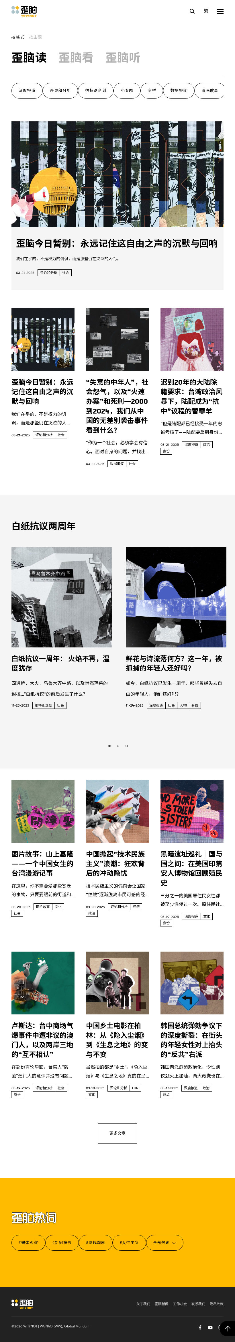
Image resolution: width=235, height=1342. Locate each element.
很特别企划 (95, 90)
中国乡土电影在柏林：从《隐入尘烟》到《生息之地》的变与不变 (117, 1040)
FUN (135, 1088)
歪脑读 (29, 58)
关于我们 (143, 1304)
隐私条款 (217, 1304)
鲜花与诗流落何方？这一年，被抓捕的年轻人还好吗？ (174, 663)
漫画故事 (209, 90)
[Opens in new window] (210, 1327)
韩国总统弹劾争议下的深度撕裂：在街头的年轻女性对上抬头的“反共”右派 (191, 1040)
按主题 (35, 37)
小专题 (127, 90)
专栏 (152, 90)
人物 (183, 705)
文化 (58, 907)
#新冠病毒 (62, 1242)
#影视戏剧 (95, 1242)
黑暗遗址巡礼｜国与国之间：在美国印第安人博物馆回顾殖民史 (191, 869)
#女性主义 (129, 1242)
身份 (166, 451)
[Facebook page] (200, 1327)
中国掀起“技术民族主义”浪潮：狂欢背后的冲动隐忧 (115, 864)
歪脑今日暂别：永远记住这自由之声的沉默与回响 (117, 243)
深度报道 (27, 90)
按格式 (18, 37)
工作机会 (180, 1304)
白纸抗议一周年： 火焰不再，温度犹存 (60, 663)
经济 (136, 907)
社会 (65, 273)
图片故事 (43, 907)
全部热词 (161, 1242)
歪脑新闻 (162, 1304)
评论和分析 (60, 90)
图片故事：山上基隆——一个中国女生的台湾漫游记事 (42, 864)
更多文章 (117, 1133)
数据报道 (178, 90)
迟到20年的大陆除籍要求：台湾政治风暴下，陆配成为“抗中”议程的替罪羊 (191, 397)
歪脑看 (76, 58)
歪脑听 (123, 58)
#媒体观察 (28, 1242)
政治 (206, 445)
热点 (166, 1095)
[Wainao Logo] (22, 1304)
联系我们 (198, 1304)
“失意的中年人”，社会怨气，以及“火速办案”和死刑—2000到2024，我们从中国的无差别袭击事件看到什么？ (117, 406)
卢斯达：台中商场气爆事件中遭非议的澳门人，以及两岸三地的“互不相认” (42, 1040)
